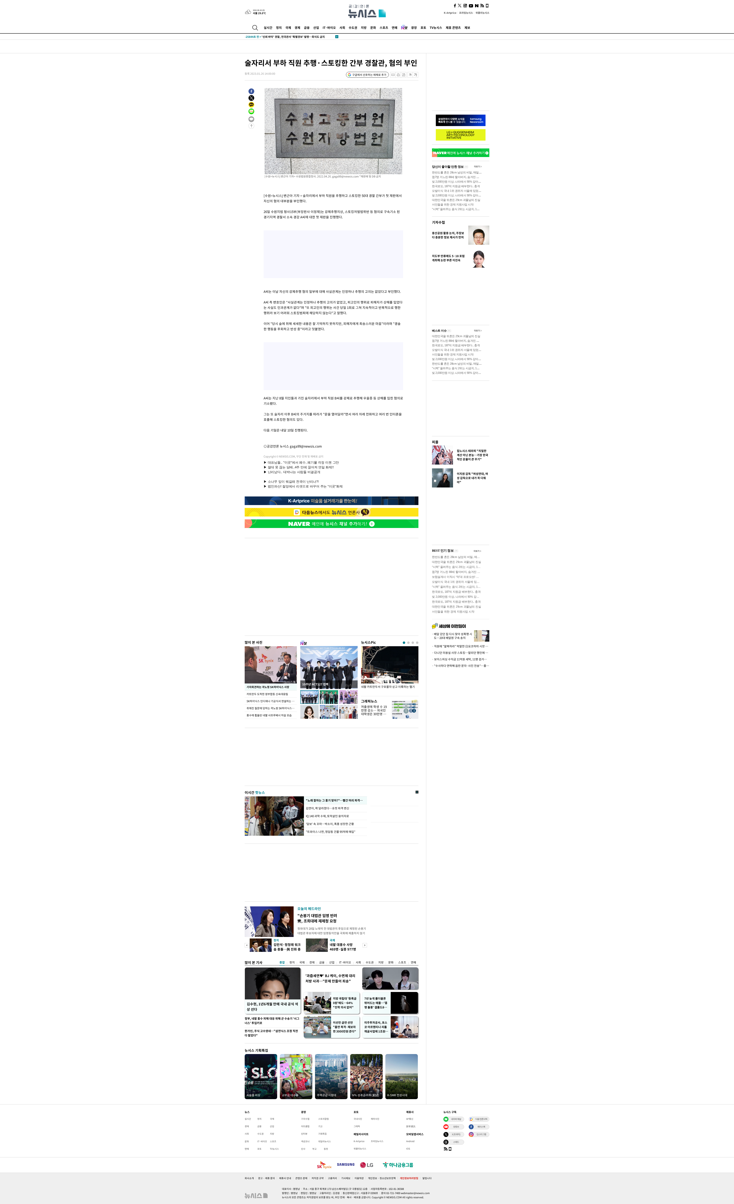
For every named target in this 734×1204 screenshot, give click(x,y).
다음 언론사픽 (481, 1119)
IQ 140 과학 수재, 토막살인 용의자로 (327, 816)
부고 (314, 1149)
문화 (373, 27)
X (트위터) (456, 1134)
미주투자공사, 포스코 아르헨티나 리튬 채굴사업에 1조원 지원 (376, 1027)
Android (410, 1141)
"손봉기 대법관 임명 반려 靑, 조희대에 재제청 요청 (317, 918)
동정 (326, 1149)
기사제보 (345, 1178)
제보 (467, 27)
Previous (247, 945)
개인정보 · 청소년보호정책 (382, 1178)
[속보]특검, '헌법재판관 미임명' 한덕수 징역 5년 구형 (283, 37)
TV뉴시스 (436, 27)
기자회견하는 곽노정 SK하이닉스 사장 (268, 687)
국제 (288, 27)
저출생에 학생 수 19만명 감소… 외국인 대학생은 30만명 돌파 (374, 712)
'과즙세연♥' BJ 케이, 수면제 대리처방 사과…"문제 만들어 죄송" (330, 978)
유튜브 (456, 1126)
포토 (423, 27)
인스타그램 (481, 1134)
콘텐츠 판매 (301, 1178)
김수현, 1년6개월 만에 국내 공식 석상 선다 (272, 1006)
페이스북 (481, 1126)
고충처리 (332, 1178)
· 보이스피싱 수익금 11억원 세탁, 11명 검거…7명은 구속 (460, 659)
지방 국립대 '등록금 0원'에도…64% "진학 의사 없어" (344, 1002)
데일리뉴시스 (324, 1141)
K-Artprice (450, 13)
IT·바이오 (329, 27)
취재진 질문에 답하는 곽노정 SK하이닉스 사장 (272, 708)
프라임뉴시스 (466, 13)
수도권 (353, 27)
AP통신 (409, 1119)
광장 (414, 27)
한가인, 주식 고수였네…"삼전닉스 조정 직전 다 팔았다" (271, 1033)
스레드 (456, 1142)
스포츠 (384, 27)
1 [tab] (404, 642)
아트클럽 (305, 1126)
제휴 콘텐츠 (453, 27)
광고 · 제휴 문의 (266, 1178)
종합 (282, 962)
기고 (320, 1126)
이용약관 (359, 1178)
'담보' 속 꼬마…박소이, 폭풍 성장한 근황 (330, 824)
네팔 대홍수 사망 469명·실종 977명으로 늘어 (343, 949)
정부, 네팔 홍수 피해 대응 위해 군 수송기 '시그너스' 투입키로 (272, 1020)
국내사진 (358, 1119)
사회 (342, 27)
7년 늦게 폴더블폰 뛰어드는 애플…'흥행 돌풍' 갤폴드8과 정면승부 (375, 1003)
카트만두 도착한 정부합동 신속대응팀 (267, 694)
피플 (435, 442)
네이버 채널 (456, 1119)
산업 (316, 27)
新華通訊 (410, 1126)
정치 (279, 27)
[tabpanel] (389, 670)
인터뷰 (304, 1133)
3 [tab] (413, 642)
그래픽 (357, 1126)
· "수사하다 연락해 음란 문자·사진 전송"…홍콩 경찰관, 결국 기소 (460, 666)
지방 (364, 27)
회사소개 (249, 1178)
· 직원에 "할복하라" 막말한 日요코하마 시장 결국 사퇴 (460, 646)
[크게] (415, 75)
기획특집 (322, 1133)
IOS (408, 1148)
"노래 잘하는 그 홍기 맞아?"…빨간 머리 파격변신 (335, 800)
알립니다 (427, 1178)
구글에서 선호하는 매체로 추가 (369, 75)
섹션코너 (305, 1141)
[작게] (410, 75)
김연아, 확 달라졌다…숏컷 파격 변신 (327, 808)
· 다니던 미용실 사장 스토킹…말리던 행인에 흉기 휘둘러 (460, 653)
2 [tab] (408, 642)
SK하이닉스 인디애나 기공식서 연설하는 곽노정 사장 (272, 701)
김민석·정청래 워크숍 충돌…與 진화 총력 (287, 949)
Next (365, 945)
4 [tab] (417, 642)
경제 (297, 27)
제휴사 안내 (285, 1178)
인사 (303, 1149)
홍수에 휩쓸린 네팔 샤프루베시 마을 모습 (269, 715)
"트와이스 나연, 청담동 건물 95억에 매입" (330, 832)
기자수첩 (438, 222)
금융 (307, 27)
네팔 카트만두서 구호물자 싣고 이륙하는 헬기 (388, 687)
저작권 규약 (318, 1178)
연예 (394, 27)
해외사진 (375, 1119)
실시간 (268, 27)
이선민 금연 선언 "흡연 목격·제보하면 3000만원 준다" (344, 1026)
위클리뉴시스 (482, 13)
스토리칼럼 (323, 1119)
